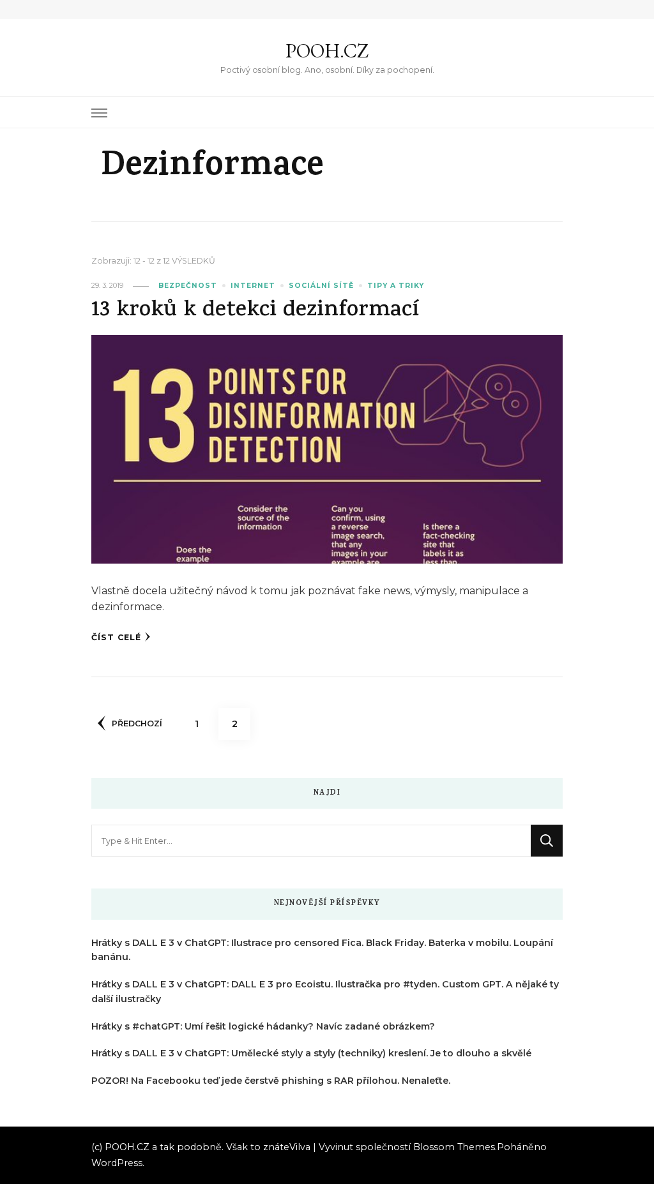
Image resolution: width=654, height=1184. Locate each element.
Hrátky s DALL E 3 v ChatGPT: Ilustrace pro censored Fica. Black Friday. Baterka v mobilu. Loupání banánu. (322, 950)
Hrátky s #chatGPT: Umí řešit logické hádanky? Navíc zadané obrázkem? (263, 1026)
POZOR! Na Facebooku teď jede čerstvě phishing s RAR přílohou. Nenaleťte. (270, 1080)
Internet (253, 285)
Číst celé (116, 637)
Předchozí (137, 723)
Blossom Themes (454, 1147)
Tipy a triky (395, 285)
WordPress (116, 1163)
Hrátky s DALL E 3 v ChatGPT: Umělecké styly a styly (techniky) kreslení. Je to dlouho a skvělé (311, 1053)
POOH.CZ (327, 50)
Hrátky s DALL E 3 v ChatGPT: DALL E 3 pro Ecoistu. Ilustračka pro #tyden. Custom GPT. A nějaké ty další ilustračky (325, 991)
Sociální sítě (321, 285)
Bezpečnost (187, 285)
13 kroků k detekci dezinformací (255, 311)
